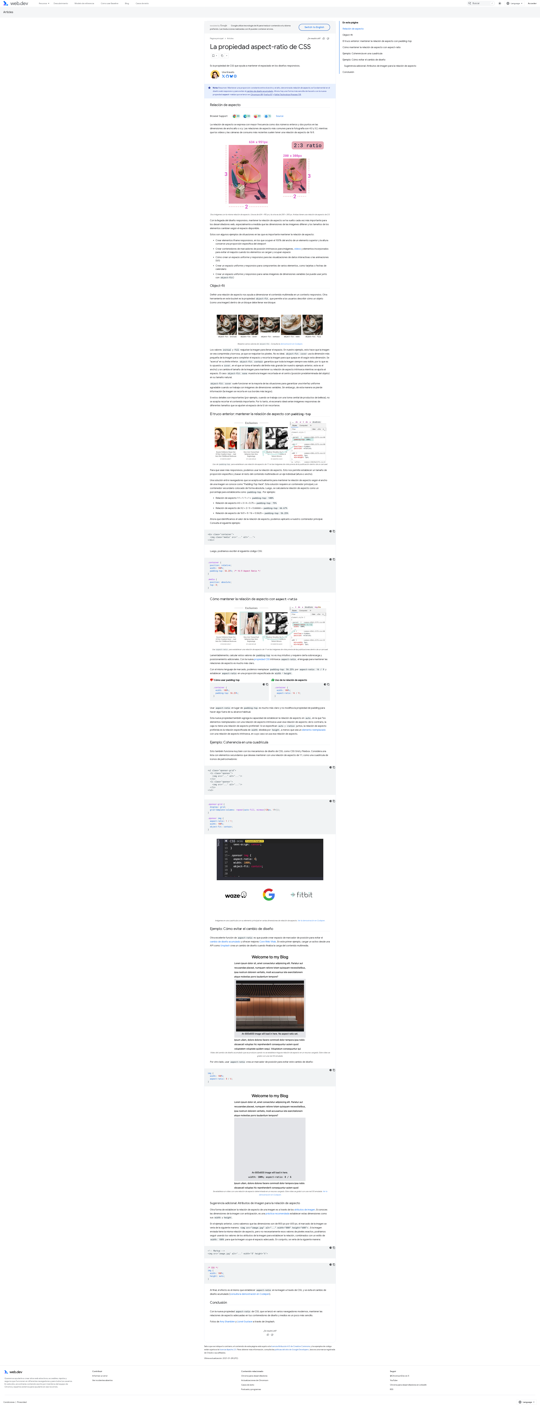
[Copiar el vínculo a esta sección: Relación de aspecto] (243, 105)
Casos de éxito (142, 3)
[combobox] (481, 3)
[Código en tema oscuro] (330, 531)
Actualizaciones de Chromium (254, 1380)
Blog (127, 3)
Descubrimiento (61, 3)
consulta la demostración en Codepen (249, 1294)
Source (279, 116)
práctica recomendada (277, 1213)
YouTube (393, 1380)
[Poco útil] (328, 38)
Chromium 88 (257, 94)
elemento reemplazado (314, 730)
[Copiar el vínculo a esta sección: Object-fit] (227, 286)
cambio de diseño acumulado (260, 91)
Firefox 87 (268, 94)
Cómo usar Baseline (109, 3)
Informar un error (100, 1376)
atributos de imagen (304, 1209)
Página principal (216, 38)
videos (297, 248)
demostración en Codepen (291, 344)
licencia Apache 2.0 (228, 1349)
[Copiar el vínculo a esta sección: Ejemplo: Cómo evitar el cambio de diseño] (275, 929)
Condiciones (8, 1402)
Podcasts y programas (251, 1389)
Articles (8, 12)
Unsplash (225, 945)
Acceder (532, 3)
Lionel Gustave (244, 1321)
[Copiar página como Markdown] (222, 55)
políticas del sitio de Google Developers (292, 1349)
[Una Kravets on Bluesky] (231, 77)
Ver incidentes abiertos (102, 1380)
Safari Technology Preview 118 (287, 94)
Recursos (43, 3)
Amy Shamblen (227, 1321)
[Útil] (324, 38)
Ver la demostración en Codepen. (311, 920)
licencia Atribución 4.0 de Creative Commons (290, 1346)
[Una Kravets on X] (223, 77)
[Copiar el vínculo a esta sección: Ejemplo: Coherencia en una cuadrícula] (270, 742)
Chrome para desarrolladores (254, 1376)
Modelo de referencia (84, 3)
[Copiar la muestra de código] (334, 531)
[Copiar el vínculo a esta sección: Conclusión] (229, 1303)
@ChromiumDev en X (399, 1376)
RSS (391, 1389)
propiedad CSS (262, 659)
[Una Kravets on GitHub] (227, 77)
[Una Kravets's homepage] (235, 77)
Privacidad (22, 1402)
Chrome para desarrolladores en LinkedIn (408, 1385)
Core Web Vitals (267, 941)
